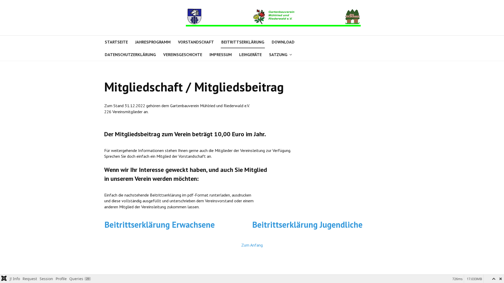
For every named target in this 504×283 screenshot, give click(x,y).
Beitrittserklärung (242, 42)
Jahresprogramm (153, 42)
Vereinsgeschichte (182, 54)
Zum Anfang (252, 245)
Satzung (278, 54)
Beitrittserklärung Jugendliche (307, 224)
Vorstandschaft (196, 42)
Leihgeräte (250, 54)
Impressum (220, 54)
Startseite (116, 42)
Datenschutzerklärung (130, 54)
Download (283, 42)
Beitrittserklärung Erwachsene (159, 224)
